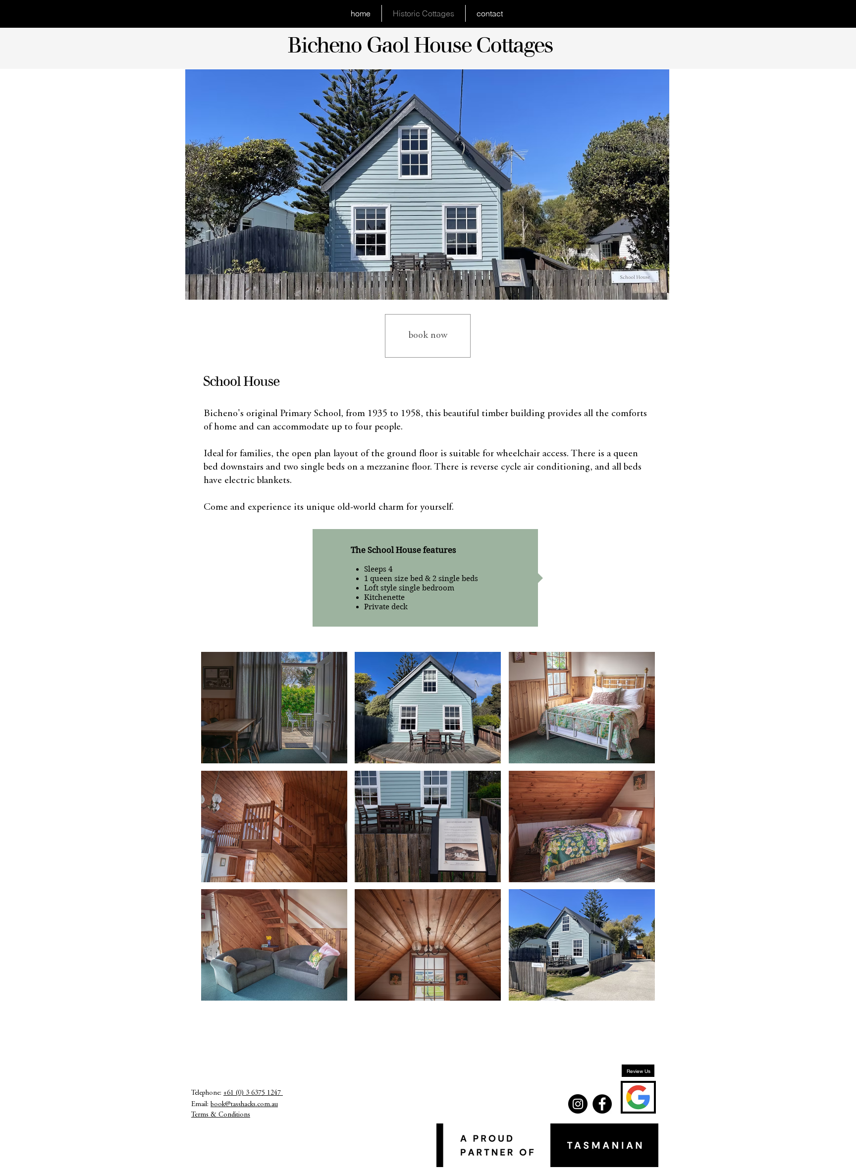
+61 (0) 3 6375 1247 (253, 1093)
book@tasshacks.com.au (244, 1104)
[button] (274, 707)
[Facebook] (602, 1104)
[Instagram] (578, 1104)
